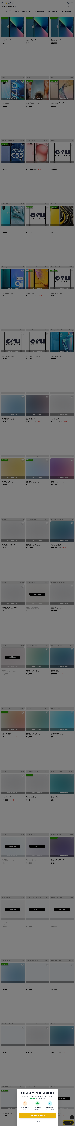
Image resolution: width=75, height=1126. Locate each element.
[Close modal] (55, 1091)
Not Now (37, 1121)
